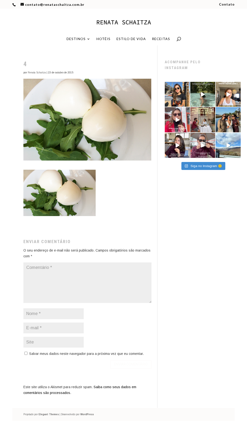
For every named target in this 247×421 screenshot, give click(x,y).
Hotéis (103, 39)
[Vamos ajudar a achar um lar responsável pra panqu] (177, 119)
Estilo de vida (131, 39)
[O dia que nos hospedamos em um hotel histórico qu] (202, 119)
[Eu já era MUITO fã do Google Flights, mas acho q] (177, 145)
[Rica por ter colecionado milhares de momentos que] (177, 94)
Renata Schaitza (37, 72)
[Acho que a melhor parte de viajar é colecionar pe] (228, 94)
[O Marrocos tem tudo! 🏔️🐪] (228, 145)
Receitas (161, 39)
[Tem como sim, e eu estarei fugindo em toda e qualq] (202, 94)
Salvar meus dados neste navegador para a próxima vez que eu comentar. (86, 354)
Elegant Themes (49, 414)
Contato (227, 4)
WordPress (87, 414)
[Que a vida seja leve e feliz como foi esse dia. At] (228, 119)
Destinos (76, 39)
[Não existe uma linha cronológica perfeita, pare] (202, 145)
